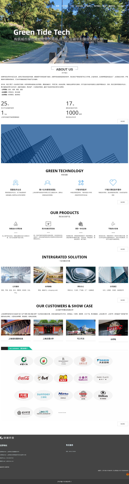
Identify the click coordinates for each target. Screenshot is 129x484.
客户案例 (97, 6)
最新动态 (112, 6)
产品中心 (88, 6)
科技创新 (79, 6)
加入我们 (121, 6)
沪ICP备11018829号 (107, 470)
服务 (104, 6)
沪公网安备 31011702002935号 (120, 470)
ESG (72, 6)
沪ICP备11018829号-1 (64, 481)
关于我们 (65, 6)
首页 (57, 6)
